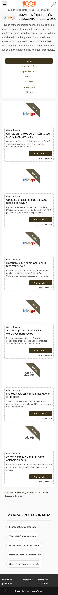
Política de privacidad (7, 582)
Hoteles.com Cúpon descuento (24, 545)
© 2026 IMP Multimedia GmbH (29, 591)
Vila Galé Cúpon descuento (22, 536)
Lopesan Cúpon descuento (22, 527)
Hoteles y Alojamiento (27, 493)
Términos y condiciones (43, 582)
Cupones (8, 493)
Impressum (28, 580)
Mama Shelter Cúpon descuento (25, 554)
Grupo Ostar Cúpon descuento (24, 564)
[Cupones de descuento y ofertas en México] (29, 4)
